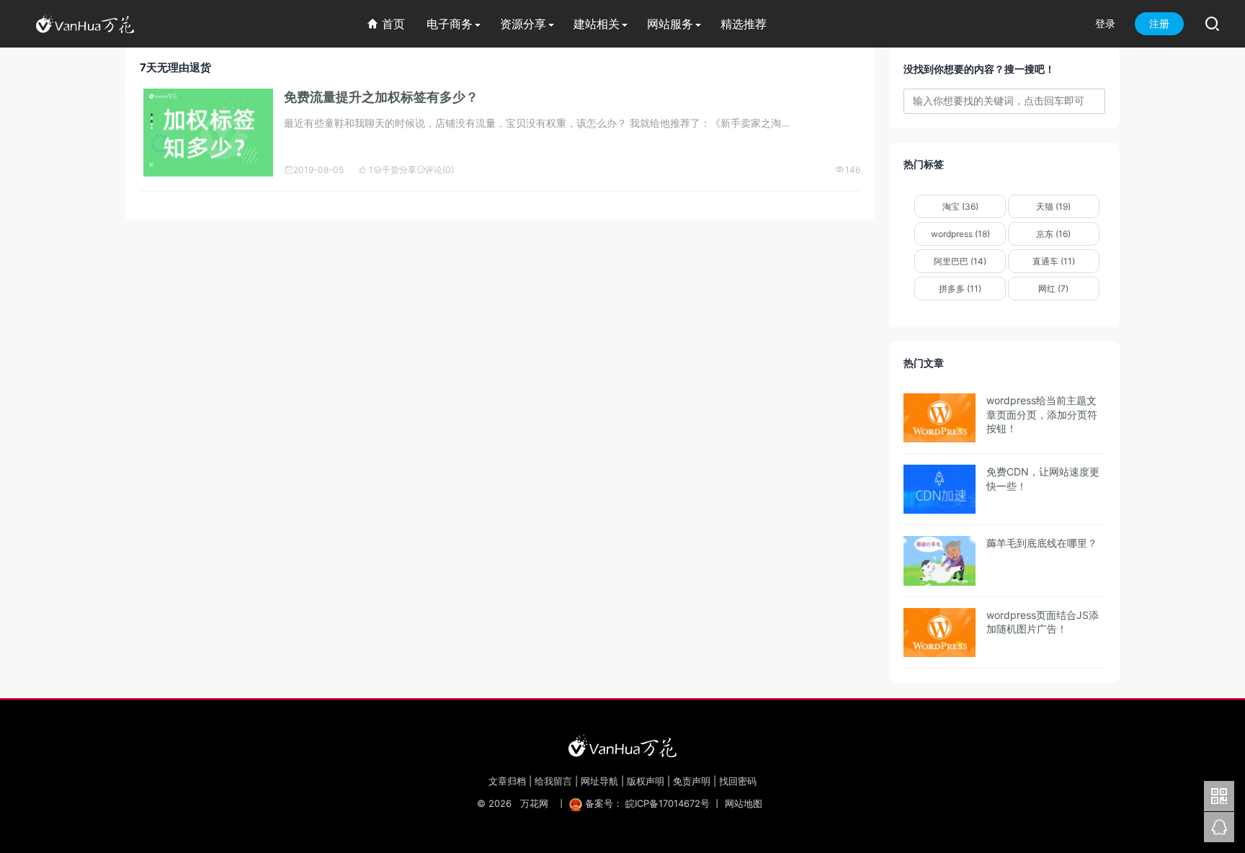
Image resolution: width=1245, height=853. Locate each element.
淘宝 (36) (960, 206)
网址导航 (599, 781)
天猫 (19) (1053, 206)
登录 (1105, 23)
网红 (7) (1053, 288)
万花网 (534, 803)
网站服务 (670, 24)
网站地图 (743, 803)
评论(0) (435, 169)
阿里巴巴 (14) (960, 261)
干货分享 (394, 169)
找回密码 (738, 781)
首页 (386, 24)
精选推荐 (743, 24)
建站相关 (597, 24)
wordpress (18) (960, 233)
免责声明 (691, 781)
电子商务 (450, 24)
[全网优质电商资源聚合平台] (622, 745)
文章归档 (507, 781)
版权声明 (645, 781)
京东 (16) (1053, 233)
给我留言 (553, 781)
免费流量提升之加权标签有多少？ (381, 96)
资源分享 (523, 24)
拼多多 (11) (960, 288)
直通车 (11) (1053, 261)
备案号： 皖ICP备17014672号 (647, 803)
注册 (1159, 23)
